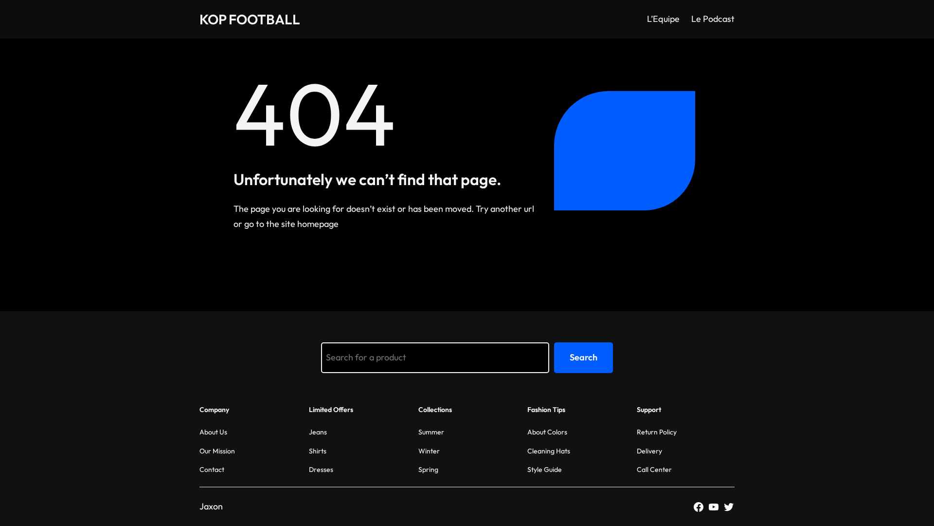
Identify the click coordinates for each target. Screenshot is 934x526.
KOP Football (249, 19)
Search (583, 357)
